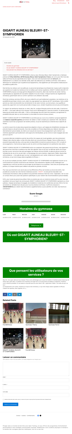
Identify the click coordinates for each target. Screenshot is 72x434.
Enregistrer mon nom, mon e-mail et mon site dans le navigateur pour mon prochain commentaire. (28, 399)
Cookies (24, 415)
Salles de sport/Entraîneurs (59, 3)
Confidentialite (31, 415)
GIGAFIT (40, 172)
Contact (18, 415)
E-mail (5, 384)
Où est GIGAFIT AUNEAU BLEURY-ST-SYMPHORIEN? (22, 68)
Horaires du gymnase (13, 66)
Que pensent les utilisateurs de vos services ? (20, 70)
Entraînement (60, 0)
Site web (5, 391)
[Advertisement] (36, 18)
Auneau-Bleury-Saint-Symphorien (12, 6)
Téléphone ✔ (36, 225)
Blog (54, 0)
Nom (4, 377)
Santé (67, 0)
